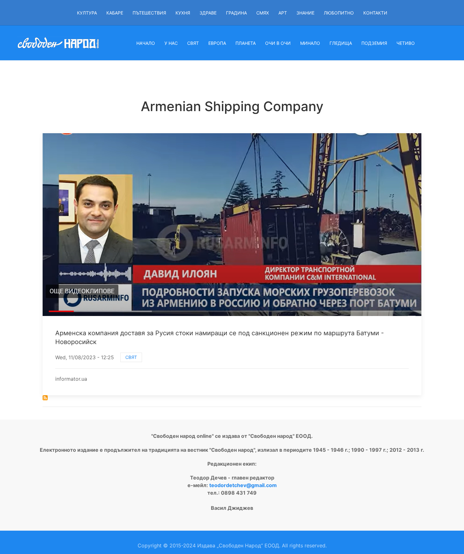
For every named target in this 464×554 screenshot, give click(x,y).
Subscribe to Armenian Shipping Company (45, 397)
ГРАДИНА (236, 12)
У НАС (171, 43)
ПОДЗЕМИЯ (374, 43)
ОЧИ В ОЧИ (278, 43)
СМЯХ (262, 12)
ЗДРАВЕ (208, 12)
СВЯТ (193, 43)
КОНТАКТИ (375, 12)
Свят (131, 357)
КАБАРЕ (114, 12)
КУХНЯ (182, 12)
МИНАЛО (310, 43)
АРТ (282, 12)
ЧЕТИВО (405, 43)
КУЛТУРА (87, 12)
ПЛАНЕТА (245, 43)
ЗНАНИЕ (305, 12)
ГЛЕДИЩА (341, 43)
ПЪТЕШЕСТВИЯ (149, 12)
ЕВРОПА (217, 43)
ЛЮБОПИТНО (339, 12)
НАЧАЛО (145, 43)
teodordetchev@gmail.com (243, 485)
